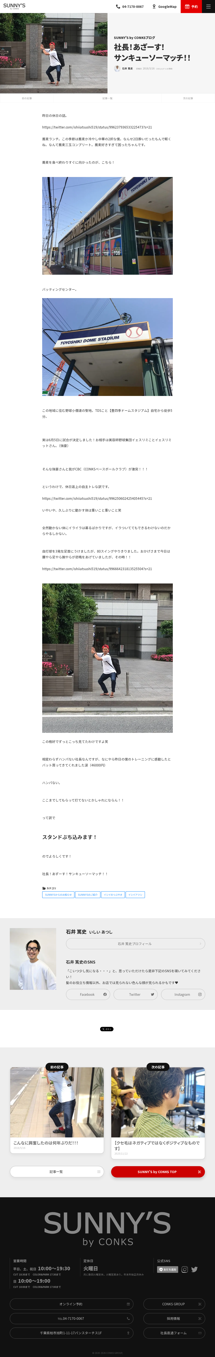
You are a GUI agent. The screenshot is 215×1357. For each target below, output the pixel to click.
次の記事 (188, 98)
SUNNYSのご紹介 (88, 894)
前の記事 (27, 98)
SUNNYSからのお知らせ (58, 894)
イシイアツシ (135, 894)
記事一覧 (107, 98)
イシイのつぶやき (113, 894)
